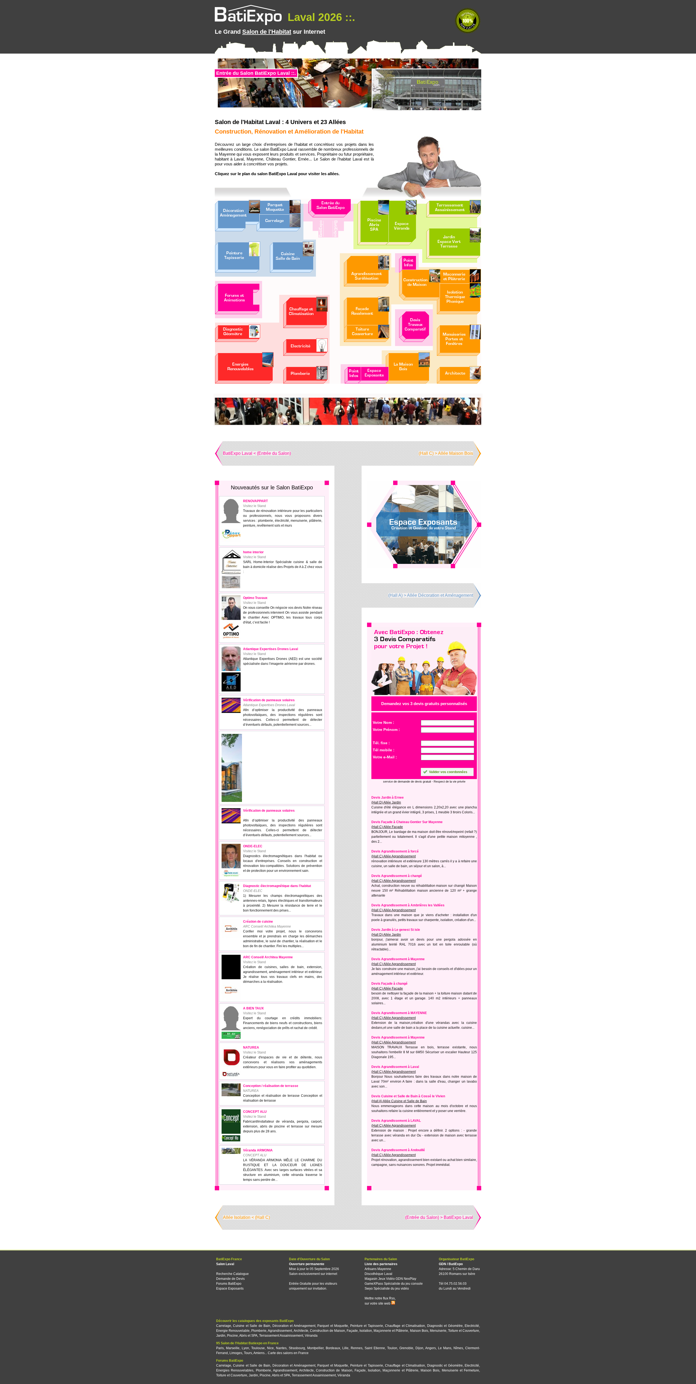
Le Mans (444, 1348)
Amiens (259, 1353)
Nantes (281, 1348)
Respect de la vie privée (449, 781)
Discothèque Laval (378, 1274)
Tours (248, 1353)
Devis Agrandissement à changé (396, 876)
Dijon (419, 1348)
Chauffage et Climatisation (405, 1326)
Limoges (235, 1353)
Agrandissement (280, 1331)
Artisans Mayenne (378, 1269)
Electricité (472, 1326)
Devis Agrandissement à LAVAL (396, 1121)
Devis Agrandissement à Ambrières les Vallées (408, 905)
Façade (352, 1331)
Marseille (233, 1348)
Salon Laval (225, 1264)
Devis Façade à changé (389, 984)
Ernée (303, 159)
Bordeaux (333, 1348)
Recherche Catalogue (232, 1274)
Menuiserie (438, 1331)
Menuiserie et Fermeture (460, 1370)
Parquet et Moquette (332, 1326)
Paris (220, 1348)
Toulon (392, 1348)
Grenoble (406, 1348)
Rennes (356, 1348)
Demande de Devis (230, 1279)
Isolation (365, 1331)
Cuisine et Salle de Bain (251, 1326)
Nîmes (458, 1348)
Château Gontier (280, 159)
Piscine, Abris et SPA (242, 1335)
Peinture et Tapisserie (366, 1326)
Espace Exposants (230, 1288)
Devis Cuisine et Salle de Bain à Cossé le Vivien (408, 1096)
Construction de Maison (327, 1331)
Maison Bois (419, 1331)
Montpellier (315, 1348)
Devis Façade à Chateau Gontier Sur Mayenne (407, 822)
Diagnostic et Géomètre (445, 1326)
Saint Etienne (375, 1348)
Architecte (301, 1331)
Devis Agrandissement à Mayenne (398, 959)
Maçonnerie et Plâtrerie (391, 1331)
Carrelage (223, 1326)
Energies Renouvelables (234, 1370)
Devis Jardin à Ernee (387, 797)
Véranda (311, 1335)
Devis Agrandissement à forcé (395, 851)
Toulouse (258, 1348)
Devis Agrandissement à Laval (395, 1067)
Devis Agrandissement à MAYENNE (399, 1013)
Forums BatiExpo (228, 1284)
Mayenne (255, 159)
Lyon (245, 1348)
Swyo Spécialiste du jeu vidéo (387, 1288)
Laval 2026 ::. (320, 17)
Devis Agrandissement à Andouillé (398, 1150)
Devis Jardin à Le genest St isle (395, 930)
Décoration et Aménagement (293, 1326)
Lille (345, 1348)
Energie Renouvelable (233, 1331)
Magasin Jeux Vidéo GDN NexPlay (390, 1279)
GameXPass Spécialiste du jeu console (394, 1284)
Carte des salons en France (288, 1353)
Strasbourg (297, 1348)
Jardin (220, 1335)
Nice (270, 1348)
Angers (430, 1348)
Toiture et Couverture (463, 1331)
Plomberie (258, 1331)
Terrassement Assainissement (281, 1335)
